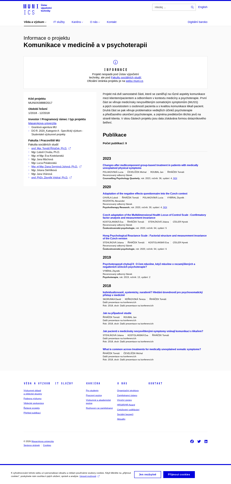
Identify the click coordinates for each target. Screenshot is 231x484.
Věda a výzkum (37, 383)
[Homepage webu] (38, 9)
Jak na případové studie (117, 313)
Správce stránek (32, 445)
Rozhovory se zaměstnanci (99, 408)
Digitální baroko (197, 22)
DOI (175, 178)
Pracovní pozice (94, 395)
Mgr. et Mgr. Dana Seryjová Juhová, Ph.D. (54, 166)
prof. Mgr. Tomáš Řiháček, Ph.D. (49, 148)
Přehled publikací (32, 412)
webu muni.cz (134, 81)
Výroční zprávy (124, 400)
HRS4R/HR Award (126, 404)
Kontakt (155, 383)
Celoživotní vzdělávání (128, 409)
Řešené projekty (32, 408)
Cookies (47, 445)
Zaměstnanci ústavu (127, 395)
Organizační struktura (128, 390)
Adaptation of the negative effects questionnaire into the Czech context (145, 193)
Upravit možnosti (88, 476)
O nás (122, 383)
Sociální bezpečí (125, 414)
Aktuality (121, 419)
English (202, 7)
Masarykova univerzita (42, 123)
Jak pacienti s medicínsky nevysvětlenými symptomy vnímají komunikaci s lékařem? (153, 331)
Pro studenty (92, 390)
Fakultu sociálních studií (126, 77)
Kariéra (93, 383)
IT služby (64, 383)
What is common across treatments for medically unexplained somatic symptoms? (152, 349)
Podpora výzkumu (32, 398)
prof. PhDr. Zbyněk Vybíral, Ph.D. (49, 177)
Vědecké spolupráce (34, 403)
